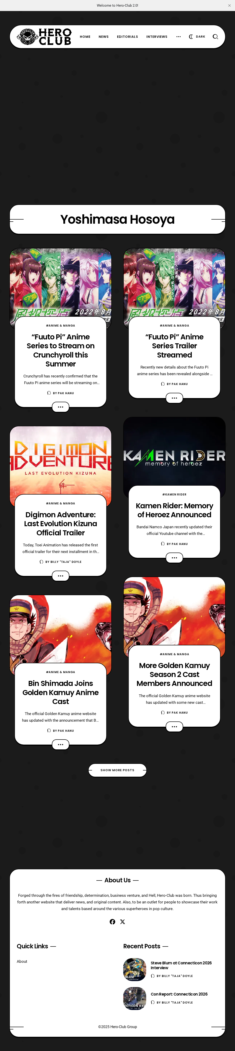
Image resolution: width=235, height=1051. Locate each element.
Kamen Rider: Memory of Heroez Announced (174, 510)
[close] (229, 5)
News (104, 36)
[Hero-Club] (44, 36)
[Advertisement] (117, 81)
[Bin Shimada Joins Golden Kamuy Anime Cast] (60, 635)
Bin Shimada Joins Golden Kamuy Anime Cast (60, 692)
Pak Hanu (66, 393)
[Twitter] (122, 921)
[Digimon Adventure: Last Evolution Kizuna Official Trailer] (60, 466)
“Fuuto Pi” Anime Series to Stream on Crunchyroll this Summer (61, 350)
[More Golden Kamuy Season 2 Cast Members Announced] (174, 617)
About (22, 961)
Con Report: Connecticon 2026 (179, 994)
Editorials (127, 36)
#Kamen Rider (174, 494)
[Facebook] (112, 921)
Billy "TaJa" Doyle (66, 562)
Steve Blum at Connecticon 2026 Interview (181, 965)
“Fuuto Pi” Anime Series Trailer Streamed (174, 346)
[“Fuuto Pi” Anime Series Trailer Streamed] (174, 289)
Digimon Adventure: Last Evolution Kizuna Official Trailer (60, 523)
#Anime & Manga (61, 325)
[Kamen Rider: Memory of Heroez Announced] (174, 457)
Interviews (157, 36)
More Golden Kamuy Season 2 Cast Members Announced (174, 674)
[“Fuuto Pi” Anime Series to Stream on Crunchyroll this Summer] (60, 289)
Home (85, 36)
